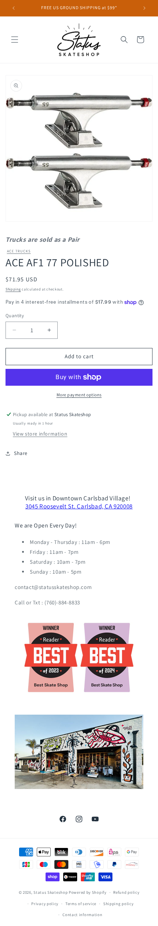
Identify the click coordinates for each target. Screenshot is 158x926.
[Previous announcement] (14, 8)
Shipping (13, 289)
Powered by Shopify (88, 892)
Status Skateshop (50, 892)
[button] (15, 40)
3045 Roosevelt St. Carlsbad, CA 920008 (79, 506)
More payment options (79, 394)
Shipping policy (118, 903)
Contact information (82, 914)
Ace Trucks (19, 251)
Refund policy (126, 892)
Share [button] (21, 453)
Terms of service (80, 903)
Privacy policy (44, 903)
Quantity (15, 315)
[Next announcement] (144, 8)
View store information (40, 433)
